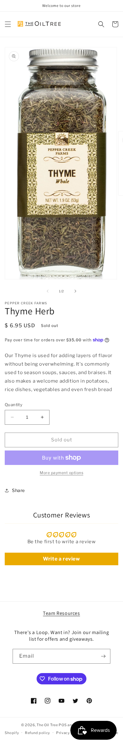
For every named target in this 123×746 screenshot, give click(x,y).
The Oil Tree (47, 725)
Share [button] (18, 490)
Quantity (13, 404)
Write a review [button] (61, 559)
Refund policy (37, 733)
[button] (8, 24)
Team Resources (61, 613)
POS (63, 725)
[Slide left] (48, 291)
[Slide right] (75, 291)
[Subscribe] (103, 656)
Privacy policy (69, 733)
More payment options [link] (61, 472)
